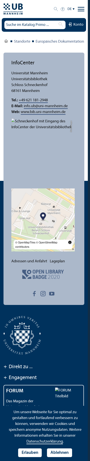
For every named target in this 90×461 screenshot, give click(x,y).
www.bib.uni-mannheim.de (43, 112)
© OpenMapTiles (25, 242)
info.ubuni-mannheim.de (46, 106)
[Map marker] (43, 216)
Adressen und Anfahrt (29, 261)
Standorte (22, 42)
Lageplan (57, 261)
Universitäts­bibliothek (6, 42)
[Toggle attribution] (70, 242)
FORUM (14, 391)
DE (70, 9)
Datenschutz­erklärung (44, 441)
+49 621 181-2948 (33, 100)
